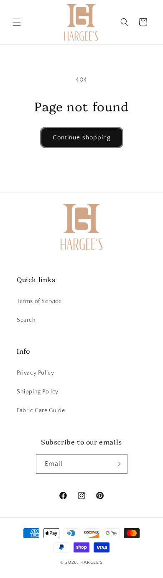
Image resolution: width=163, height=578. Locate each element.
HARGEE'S (91, 562)
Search (26, 320)
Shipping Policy (38, 391)
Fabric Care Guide (41, 410)
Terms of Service (39, 301)
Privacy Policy (35, 373)
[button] (17, 22)
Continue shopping (82, 137)
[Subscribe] (118, 464)
